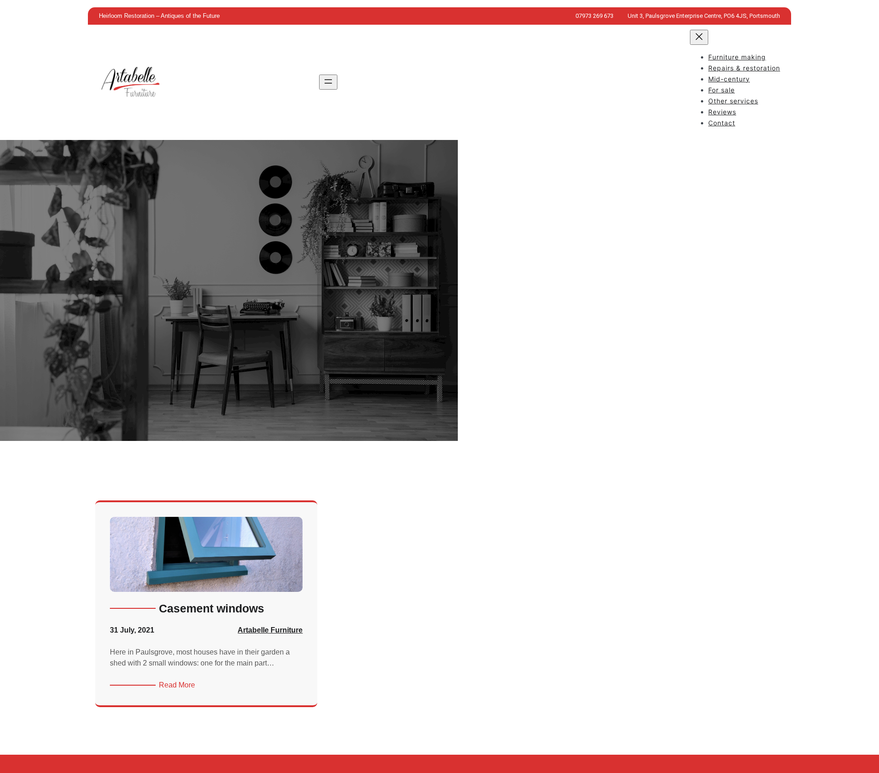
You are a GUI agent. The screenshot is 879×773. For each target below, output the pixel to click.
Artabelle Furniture (270, 630)
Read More (178, 686)
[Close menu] (699, 37)
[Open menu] (328, 82)
